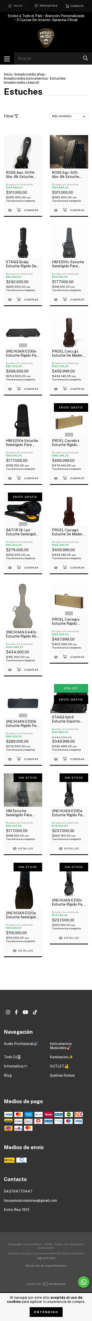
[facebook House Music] (16, 1012)
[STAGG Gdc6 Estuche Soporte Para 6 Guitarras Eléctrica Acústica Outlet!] (56, 759)
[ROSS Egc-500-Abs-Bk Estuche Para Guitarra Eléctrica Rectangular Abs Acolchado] (56, 210)
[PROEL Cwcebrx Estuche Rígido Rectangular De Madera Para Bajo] (56, 478)
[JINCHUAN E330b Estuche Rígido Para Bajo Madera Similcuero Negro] (10, 759)
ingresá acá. (46, 1258)
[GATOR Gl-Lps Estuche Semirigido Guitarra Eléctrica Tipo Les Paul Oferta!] (10, 567)
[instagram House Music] (8, 1012)
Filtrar (9, 116)
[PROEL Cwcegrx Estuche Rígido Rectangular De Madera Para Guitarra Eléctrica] (56, 657)
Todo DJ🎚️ (12, 1057)
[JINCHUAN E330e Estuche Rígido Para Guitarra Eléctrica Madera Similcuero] (10, 389)
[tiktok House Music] (35, 1012)
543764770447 (18, 1191)
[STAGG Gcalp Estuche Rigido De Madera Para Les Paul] (10, 299)
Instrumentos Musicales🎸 (61, 1046)
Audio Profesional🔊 (21, 1044)
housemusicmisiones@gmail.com (30, 1200)
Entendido (46, 1312)
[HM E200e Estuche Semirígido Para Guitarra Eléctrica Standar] (10, 478)
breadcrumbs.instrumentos (26, 78)
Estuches (57, 78)
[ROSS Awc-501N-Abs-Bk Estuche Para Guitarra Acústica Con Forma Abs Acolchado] (10, 210)
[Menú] (7, 58)
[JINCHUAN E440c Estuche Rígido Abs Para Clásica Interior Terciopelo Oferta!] (10, 670)
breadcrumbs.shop (30, 74)
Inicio (8, 74)
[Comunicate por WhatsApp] (83, 1282)
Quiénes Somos (62, 1075)
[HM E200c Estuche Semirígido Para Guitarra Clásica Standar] (56, 299)
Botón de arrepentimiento (46, 1265)
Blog (8, 1075)
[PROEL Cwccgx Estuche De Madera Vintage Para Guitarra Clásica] (56, 389)
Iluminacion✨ (61, 1057)
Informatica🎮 (16, 1066)
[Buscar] (85, 58)
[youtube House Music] (25, 1012)
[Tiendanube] (46, 1285)
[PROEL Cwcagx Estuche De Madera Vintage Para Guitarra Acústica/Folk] (56, 567)
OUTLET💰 (59, 1066)
